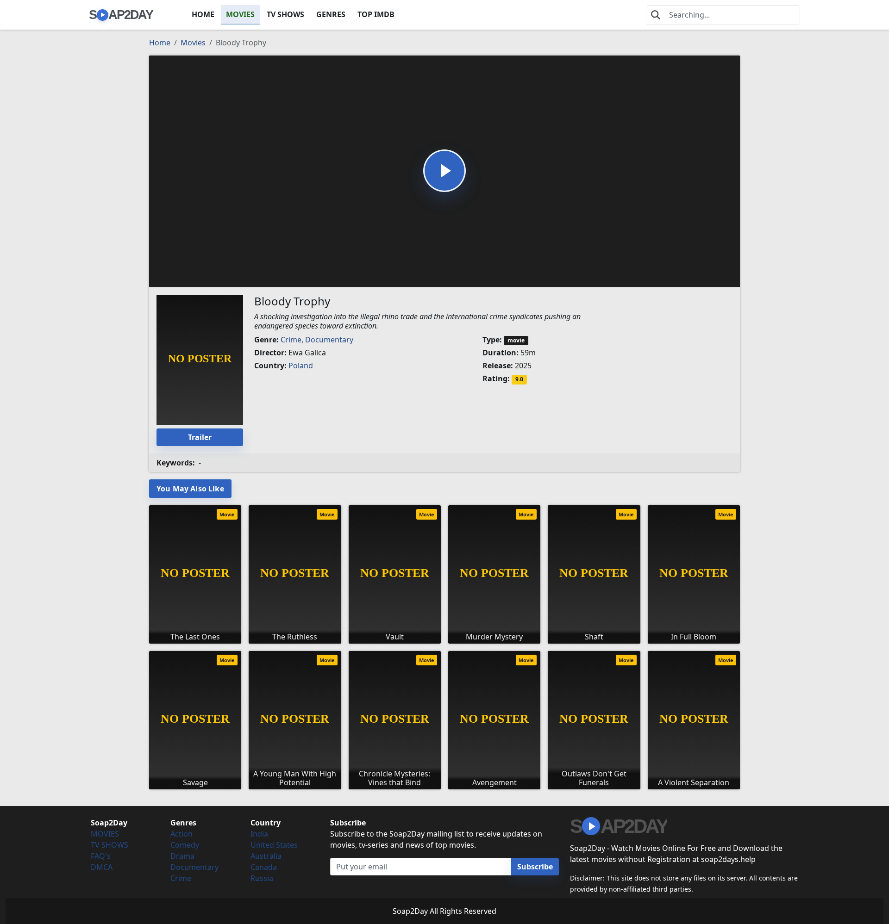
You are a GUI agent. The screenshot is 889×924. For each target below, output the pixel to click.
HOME (203, 14)
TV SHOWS (285, 14)
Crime (291, 340)
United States (274, 845)
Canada (263, 867)
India (259, 834)
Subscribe (535, 867)
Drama (182, 856)
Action (181, 834)
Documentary (329, 340)
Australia (266, 856)
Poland (300, 365)
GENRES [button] (330, 14)
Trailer (200, 437)
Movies (193, 42)
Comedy (184, 845)
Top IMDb (375, 14)
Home (159, 42)
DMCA (102, 867)
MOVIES (240, 14)
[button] (444, 171)
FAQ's (101, 856)
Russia (261, 878)
